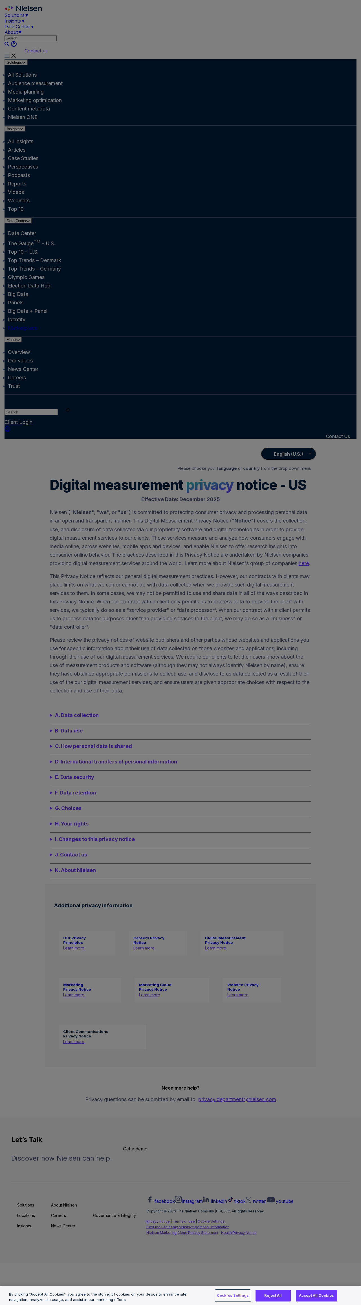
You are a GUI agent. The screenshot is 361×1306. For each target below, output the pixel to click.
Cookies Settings (233, 1295)
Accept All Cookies (316, 1295)
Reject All (273, 1295)
